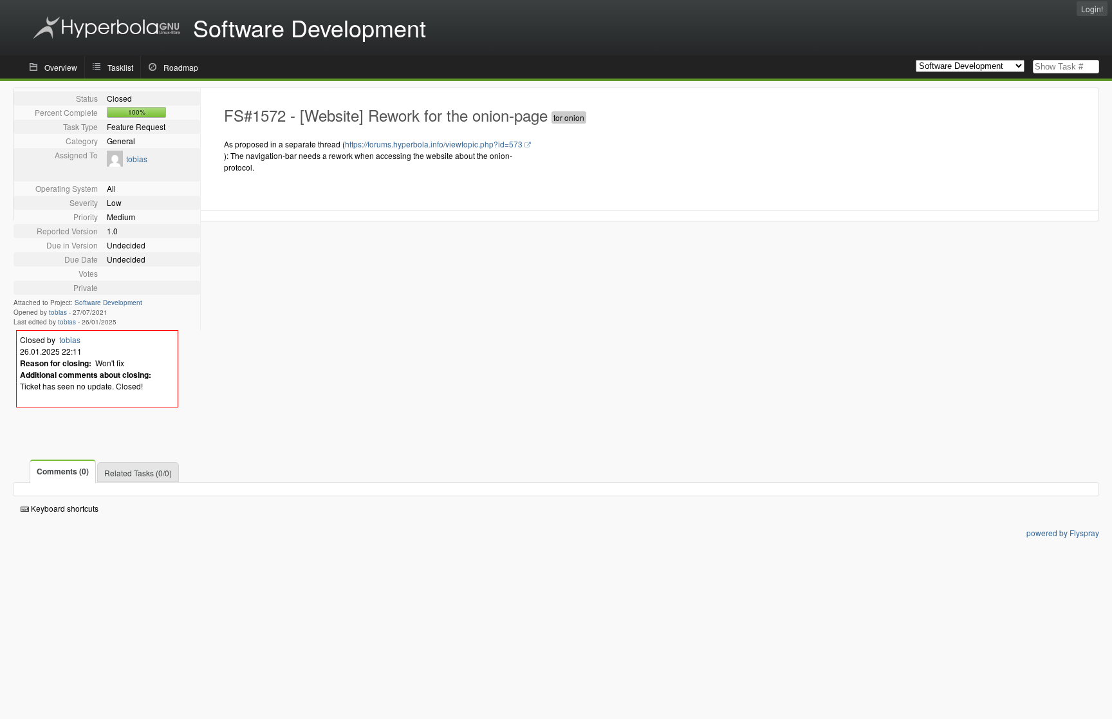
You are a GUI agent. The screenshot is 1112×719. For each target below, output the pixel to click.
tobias (136, 158)
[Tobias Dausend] (115, 163)
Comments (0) (63, 471)
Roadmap (180, 67)
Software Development (108, 302)
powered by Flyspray (1062, 532)
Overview (60, 67)
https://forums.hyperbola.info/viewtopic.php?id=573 (434, 143)
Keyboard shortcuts (63, 508)
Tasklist (120, 67)
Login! (1092, 8)
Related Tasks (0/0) (138, 472)
